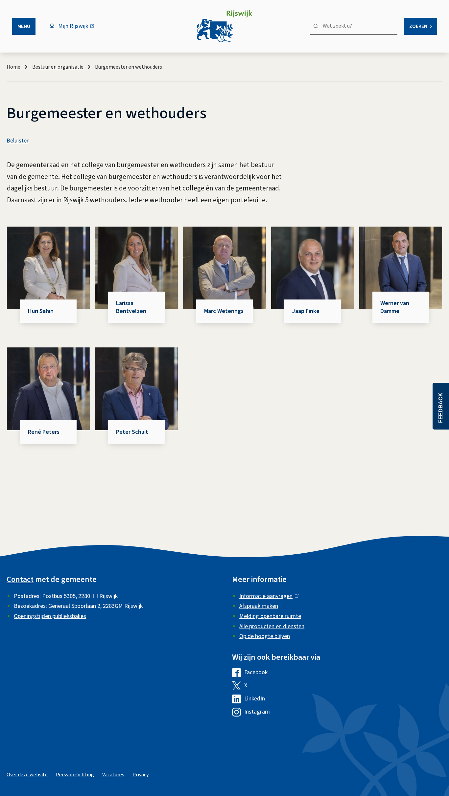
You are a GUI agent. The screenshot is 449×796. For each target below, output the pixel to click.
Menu (23, 26)
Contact (20, 579)
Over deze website (27, 774)
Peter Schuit (132, 432)
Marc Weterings (224, 311)
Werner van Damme (394, 307)
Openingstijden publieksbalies (50, 616)
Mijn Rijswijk (78, 29)
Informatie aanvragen (267, 596)
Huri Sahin (41, 311)
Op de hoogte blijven (264, 636)
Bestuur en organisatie (57, 67)
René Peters (43, 432)
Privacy (140, 774)
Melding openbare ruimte (270, 616)
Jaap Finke (305, 311)
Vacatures (113, 774)
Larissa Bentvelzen (131, 307)
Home (13, 67)
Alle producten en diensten (271, 626)
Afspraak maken (258, 606)
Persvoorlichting (75, 774)
